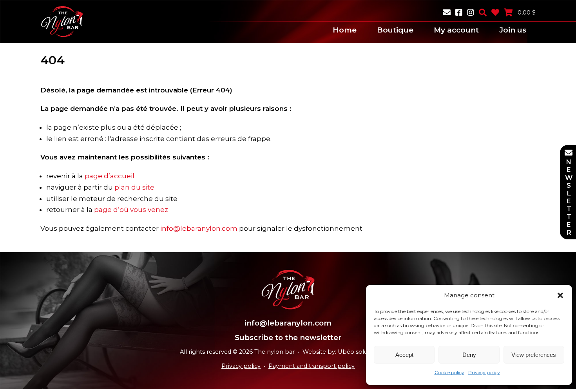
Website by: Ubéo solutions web (349, 351)
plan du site (134, 187)
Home (345, 29)
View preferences (533, 354)
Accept (404, 354)
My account (456, 29)
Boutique (395, 29)
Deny (469, 354)
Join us (512, 29)
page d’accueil (109, 176)
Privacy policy (484, 372)
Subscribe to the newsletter (288, 337)
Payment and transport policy (311, 365)
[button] (560, 295)
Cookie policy (449, 372)
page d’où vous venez (131, 209)
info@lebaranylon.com (198, 228)
